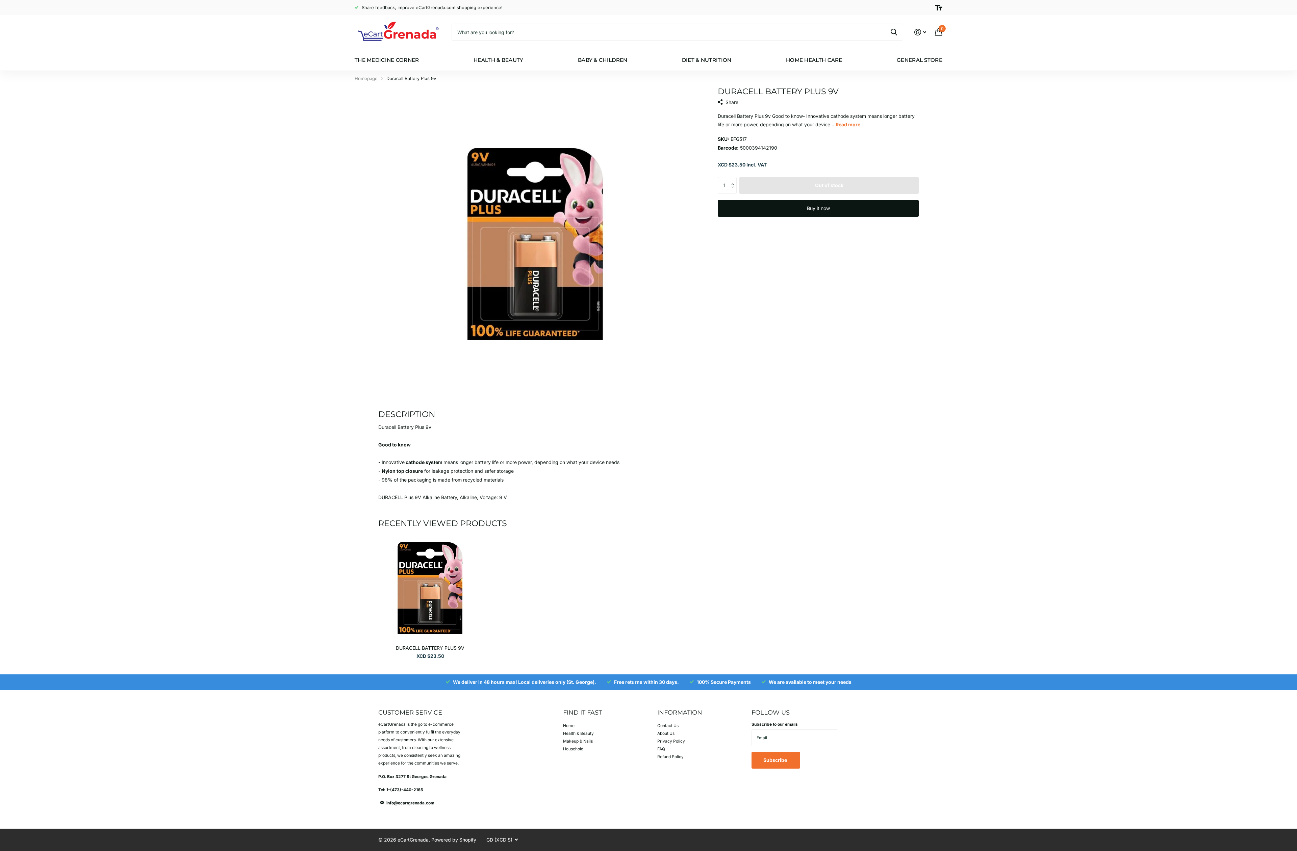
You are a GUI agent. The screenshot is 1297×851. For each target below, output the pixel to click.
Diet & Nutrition (707, 60)
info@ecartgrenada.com (410, 802)
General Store (919, 60)
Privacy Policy (671, 741)
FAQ (661, 748)
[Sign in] (920, 32)
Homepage (366, 78)
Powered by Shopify (453, 840)
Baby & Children (603, 60)
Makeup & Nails (578, 741)
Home (569, 725)
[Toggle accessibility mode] (938, 7)
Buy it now (818, 208)
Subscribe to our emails (775, 724)
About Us (666, 733)
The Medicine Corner (387, 60)
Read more (848, 124)
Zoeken (894, 32)
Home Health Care (814, 60)
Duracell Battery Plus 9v (430, 648)
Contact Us (668, 725)
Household (573, 748)
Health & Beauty (499, 60)
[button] (734, 179)
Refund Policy (670, 756)
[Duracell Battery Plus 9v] (430, 588)
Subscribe (775, 760)
